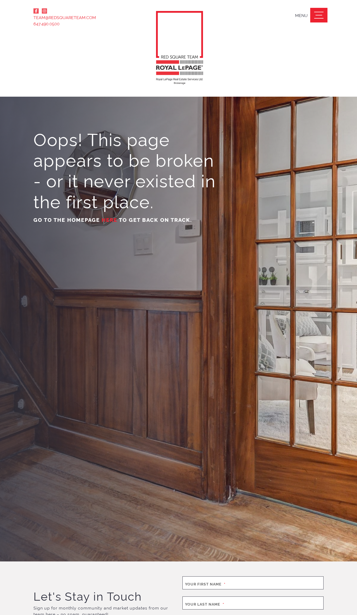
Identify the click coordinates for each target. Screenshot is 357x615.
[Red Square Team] (178, 48)
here (109, 219)
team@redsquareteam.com (64, 17)
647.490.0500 (46, 23)
